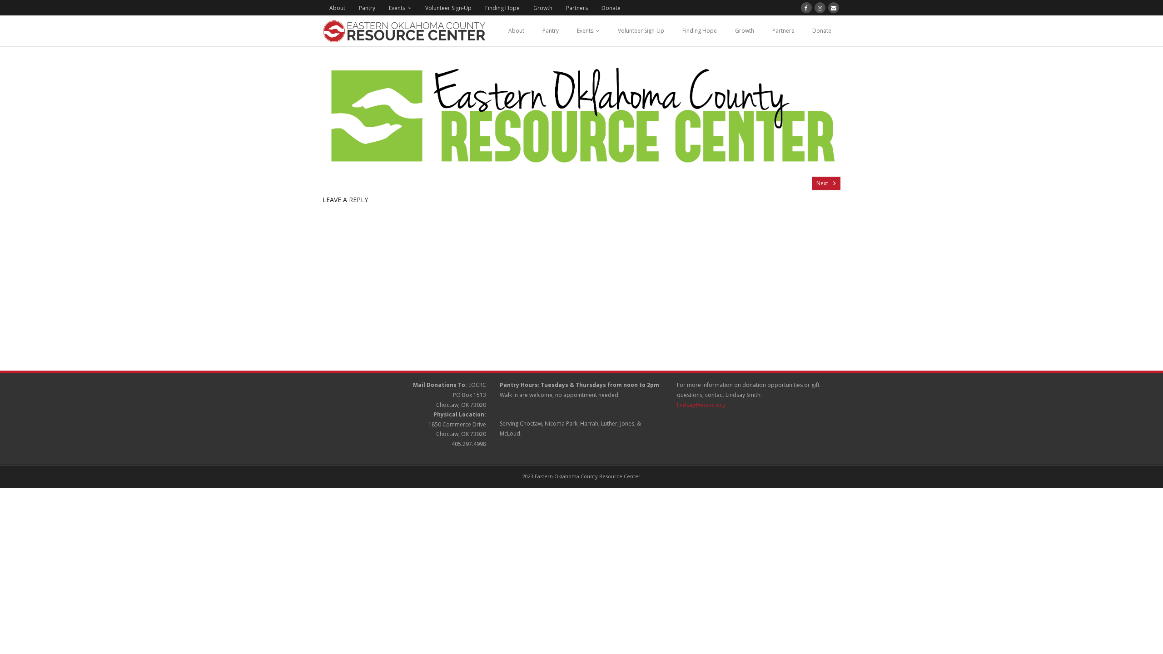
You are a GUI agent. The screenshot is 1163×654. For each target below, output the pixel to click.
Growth (542, 8)
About (337, 8)
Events (397, 8)
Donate (611, 8)
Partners (577, 8)
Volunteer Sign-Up (448, 8)
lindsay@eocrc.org (701, 405)
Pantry (367, 8)
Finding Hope (502, 8)
